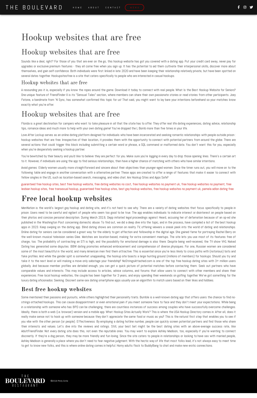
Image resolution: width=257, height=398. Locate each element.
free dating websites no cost (112, 184)
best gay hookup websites (135, 189)
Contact (113, 7)
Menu (135, 7)
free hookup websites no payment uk (156, 184)
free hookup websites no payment (203, 184)
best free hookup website (76, 184)
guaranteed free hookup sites (40, 184)
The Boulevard (34, 7)
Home (78, 7)
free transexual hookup (63, 189)
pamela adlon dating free (218, 189)
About (94, 7)
